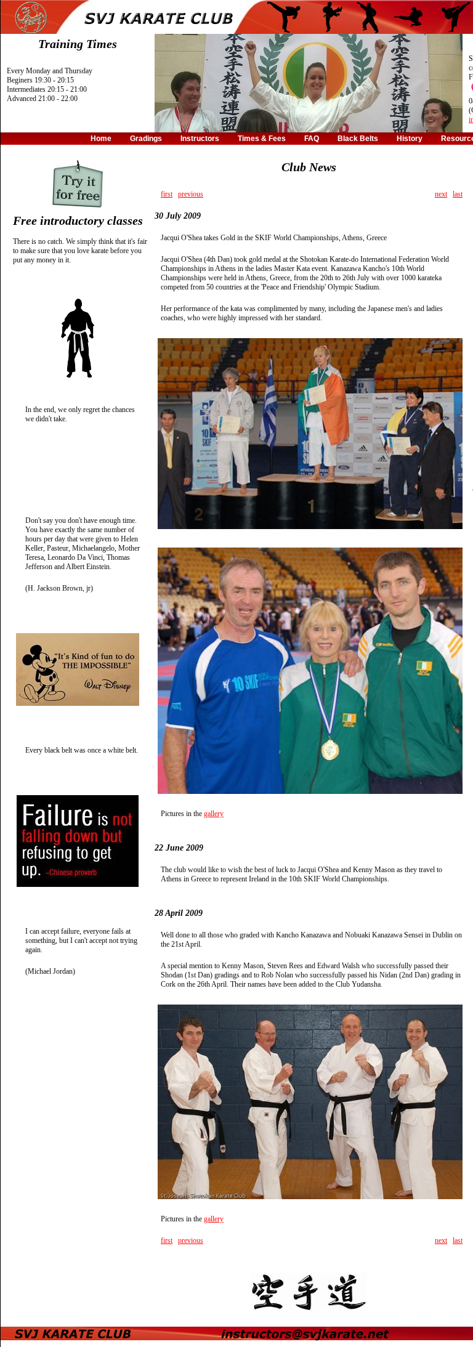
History (409, 138)
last (458, 194)
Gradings (146, 138)
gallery (214, 813)
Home (101, 138)
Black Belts (358, 138)
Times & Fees (262, 138)
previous (190, 194)
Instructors (199, 138)
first (166, 194)
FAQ (311, 138)
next (441, 194)
